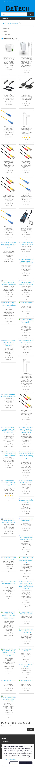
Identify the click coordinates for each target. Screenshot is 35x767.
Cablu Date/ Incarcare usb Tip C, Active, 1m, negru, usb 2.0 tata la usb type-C (26, 327)
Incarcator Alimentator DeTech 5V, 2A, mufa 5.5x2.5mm (8, 401)
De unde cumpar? (5, 741)
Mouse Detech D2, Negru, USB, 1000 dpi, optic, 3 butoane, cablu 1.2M (26, 507)
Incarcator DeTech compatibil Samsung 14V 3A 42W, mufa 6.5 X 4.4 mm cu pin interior (26, 229)
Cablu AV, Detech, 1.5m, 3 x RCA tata (26, 685)
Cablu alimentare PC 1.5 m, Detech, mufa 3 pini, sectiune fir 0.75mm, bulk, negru (26, 637)
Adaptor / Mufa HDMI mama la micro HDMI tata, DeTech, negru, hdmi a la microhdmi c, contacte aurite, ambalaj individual (9, 662)
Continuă (30, 729)
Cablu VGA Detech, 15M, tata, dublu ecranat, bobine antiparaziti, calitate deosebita (26, 289)
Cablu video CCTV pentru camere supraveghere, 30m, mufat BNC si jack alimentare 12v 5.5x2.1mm (8, 197)
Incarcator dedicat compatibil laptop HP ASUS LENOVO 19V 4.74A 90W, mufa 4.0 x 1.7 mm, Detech (9, 438)
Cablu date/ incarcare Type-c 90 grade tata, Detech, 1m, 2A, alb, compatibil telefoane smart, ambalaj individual (26, 131)
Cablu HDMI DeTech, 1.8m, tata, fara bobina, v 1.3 (26, 524)
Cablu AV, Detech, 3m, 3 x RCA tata (9, 685)
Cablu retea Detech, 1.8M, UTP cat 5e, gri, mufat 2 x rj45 (26, 248)
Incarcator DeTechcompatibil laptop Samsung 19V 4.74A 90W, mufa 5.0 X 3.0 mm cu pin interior (9, 253)
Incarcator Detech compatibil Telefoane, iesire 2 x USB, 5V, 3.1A (8, 589)
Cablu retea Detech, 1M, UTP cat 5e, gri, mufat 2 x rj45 (26, 346)
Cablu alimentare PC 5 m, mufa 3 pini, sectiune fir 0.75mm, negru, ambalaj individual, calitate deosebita (8, 707)
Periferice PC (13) (6, 28)
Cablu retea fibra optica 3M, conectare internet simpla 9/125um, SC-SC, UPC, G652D (9, 129)
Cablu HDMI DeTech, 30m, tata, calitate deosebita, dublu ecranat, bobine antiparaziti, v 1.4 (9, 313)
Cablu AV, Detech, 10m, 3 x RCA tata (26, 653)
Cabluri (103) (5, 31)
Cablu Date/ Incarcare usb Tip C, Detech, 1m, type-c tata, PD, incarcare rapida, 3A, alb (8, 460)
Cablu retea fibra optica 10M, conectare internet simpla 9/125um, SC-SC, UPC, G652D (9, 229)
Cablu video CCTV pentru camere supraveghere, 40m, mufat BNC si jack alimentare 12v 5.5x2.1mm (26, 414)
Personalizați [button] (13, 763)
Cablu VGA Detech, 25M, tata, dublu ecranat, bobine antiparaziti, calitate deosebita (26, 267)
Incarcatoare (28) (6, 34)
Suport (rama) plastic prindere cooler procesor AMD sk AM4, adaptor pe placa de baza (9, 490)
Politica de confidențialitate (10, 759)
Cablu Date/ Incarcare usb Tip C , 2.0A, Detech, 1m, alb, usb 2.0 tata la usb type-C (26, 544)
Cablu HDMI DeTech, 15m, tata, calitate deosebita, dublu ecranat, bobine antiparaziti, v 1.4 (26, 568)
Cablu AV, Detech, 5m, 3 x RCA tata (26, 669)
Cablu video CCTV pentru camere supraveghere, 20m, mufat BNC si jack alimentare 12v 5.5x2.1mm (26, 164)
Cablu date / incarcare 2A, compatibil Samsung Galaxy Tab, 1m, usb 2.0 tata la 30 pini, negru (26, 97)
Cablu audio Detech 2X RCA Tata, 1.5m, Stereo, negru (8, 563)
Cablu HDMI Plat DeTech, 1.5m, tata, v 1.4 (26, 308)
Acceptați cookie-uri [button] (25, 763)
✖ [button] (31, 746)
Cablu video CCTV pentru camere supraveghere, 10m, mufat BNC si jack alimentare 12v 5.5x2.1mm (8, 164)
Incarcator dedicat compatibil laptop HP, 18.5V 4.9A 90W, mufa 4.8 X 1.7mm (9, 527)
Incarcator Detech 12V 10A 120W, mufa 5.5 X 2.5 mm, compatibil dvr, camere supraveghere (8, 351)
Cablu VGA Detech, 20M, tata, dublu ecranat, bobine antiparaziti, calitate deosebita (8, 289)
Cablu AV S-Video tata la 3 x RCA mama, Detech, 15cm (26, 487)
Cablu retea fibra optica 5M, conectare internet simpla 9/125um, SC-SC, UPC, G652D (26, 196)
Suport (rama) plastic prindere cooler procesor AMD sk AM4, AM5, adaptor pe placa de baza (9, 96)
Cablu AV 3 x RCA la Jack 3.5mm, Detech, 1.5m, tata (26, 617)
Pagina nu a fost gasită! (13, 23)
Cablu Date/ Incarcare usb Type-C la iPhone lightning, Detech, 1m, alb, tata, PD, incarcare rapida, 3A (26, 438)
